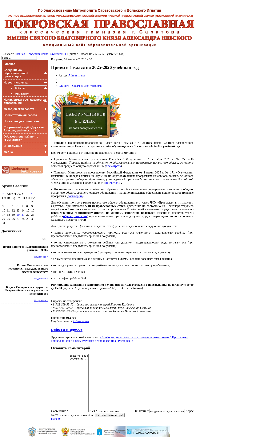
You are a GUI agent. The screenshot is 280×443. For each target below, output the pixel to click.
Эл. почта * (141, 411)
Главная (20, 54)
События (20, 88)
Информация (13, 145)
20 (18, 214)
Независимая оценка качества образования (25, 101)
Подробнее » (41, 256)
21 (23, 214)
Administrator (76, 75)
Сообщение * (59, 411)
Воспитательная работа (20, 115)
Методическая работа (19, 109)
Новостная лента (37, 54)
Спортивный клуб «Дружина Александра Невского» (24, 129)
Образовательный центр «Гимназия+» (21, 138)
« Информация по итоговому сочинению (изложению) (136, 337)
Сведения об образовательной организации (16, 73)
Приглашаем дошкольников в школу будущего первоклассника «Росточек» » (119, 339)
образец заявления (75, 216)
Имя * (93, 411)
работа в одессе (66, 329)
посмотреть (113, 166)
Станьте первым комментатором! (80, 85)
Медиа (8, 151)
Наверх (56, 418)
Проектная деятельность (21, 121)
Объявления (58, 54)
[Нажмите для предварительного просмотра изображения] (86, 137)
